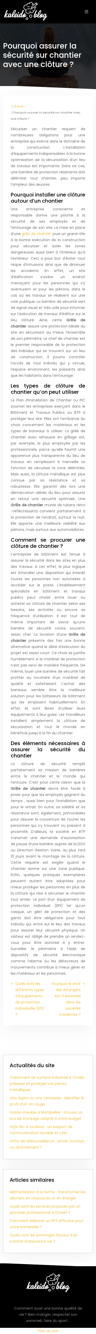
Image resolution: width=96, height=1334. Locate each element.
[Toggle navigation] (86, 11)
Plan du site (48, 1330)
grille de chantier (37, 233)
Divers (20, 106)
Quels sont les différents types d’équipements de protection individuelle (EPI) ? (29, 999)
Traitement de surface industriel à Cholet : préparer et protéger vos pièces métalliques (48, 1083)
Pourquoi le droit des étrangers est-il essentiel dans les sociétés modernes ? (66, 999)
